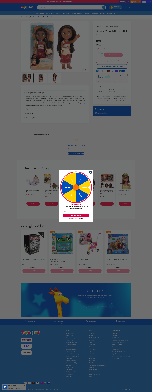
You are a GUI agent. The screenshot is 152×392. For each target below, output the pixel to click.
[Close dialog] (90, 172)
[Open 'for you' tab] (5, 387)
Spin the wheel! (76, 215)
